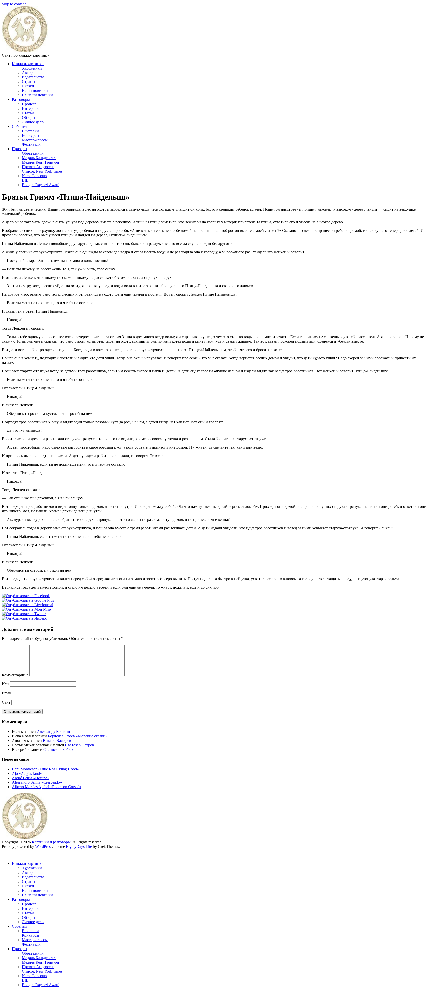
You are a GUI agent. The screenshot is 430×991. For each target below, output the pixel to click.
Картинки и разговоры (51, 842)
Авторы (28, 73)
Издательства (33, 77)
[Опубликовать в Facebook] (26, 596)
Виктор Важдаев (57, 740)
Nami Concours (34, 176)
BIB (25, 180)
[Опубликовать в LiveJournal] (27, 605)
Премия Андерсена (38, 167)
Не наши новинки (37, 95)
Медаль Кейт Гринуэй (40, 162)
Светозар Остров (79, 745)
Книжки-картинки (28, 64)
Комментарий (15, 675)
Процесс (29, 104)
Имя (5, 684)
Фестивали (31, 144)
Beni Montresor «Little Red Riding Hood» (45, 769)
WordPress (43, 846)
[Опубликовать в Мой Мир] (26, 609)
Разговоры (21, 99)
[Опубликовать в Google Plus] (28, 600)
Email (6, 693)
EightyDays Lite (79, 846)
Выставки (30, 131)
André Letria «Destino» (30, 778)
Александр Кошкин (53, 731)
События (19, 126)
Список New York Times (42, 171)
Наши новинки (35, 90)
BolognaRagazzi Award (40, 185)
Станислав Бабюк (58, 749)
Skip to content (14, 4)
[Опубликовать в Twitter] (24, 614)
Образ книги (33, 153)
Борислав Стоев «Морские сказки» (77, 736)
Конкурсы (30, 135)
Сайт (6, 702)
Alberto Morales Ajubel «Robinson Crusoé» (46, 787)
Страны (28, 81)
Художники (32, 68)
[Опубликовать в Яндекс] (24, 618)
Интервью (30, 108)
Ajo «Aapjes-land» (27, 773)
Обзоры (28, 117)
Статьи (28, 113)
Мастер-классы (35, 140)
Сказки (28, 86)
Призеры (19, 149)
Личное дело (33, 122)
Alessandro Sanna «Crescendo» (37, 782)
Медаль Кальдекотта (39, 158)
